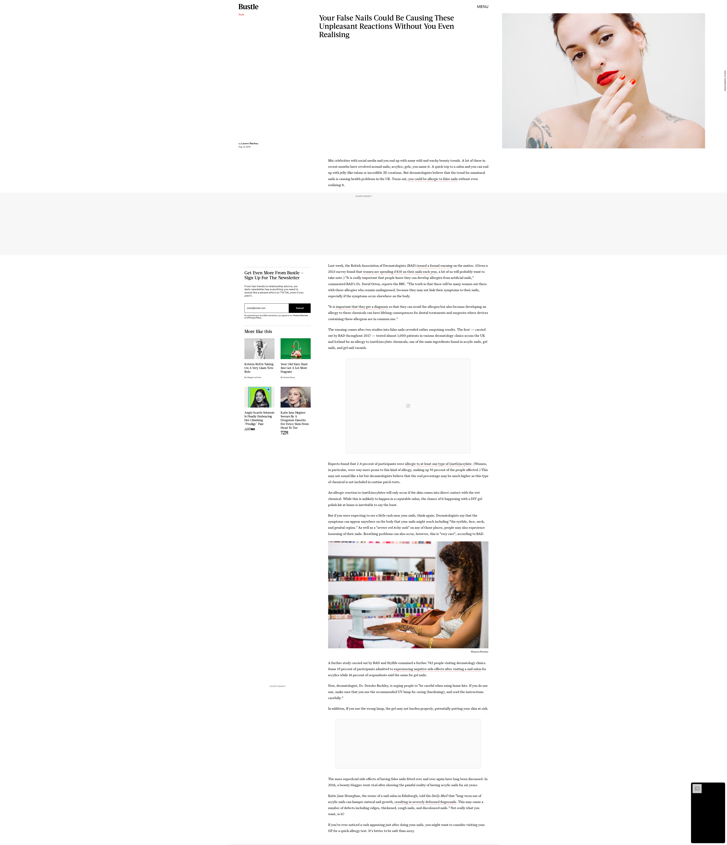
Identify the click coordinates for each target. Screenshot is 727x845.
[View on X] (408, 743)
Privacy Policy (254, 317)
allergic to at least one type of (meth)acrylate (438, 463)
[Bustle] (248, 6)
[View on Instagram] (408, 405)
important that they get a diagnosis (362, 306)
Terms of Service (300, 315)
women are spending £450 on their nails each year (400, 271)
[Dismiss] (721, 786)
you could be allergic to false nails (433, 179)
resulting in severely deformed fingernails (425, 802)
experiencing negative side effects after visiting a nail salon (437, 669)
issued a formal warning (434, 265)
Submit (300, 308)
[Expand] (695, 786)
